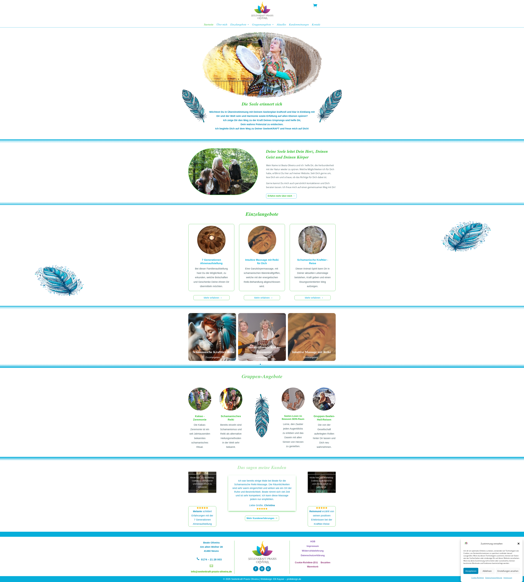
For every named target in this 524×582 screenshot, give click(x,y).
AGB (312, 541)
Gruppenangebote (261, 25)
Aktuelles (281, 25)
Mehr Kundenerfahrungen (260, 518)
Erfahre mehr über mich (280, 196)
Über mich (221, 25)
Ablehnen (487, 571)
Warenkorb (312, 567)
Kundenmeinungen (299, 25)
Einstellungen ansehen (507, 571)
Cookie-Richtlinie (477, 578)
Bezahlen (325, 563)
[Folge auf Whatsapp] (268, 568)
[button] (518, 543)
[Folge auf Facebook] (255, 568)
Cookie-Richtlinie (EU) (306, 563)
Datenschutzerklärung (493, 578)
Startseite (208, 25)
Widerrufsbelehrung (313, 550)
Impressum (508, 578)
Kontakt (316, 25)
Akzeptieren (471, 571)
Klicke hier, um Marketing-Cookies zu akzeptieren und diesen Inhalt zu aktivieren (202, 482)
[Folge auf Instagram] (262, 568)
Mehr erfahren (211, 297)
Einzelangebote (238, 25)
